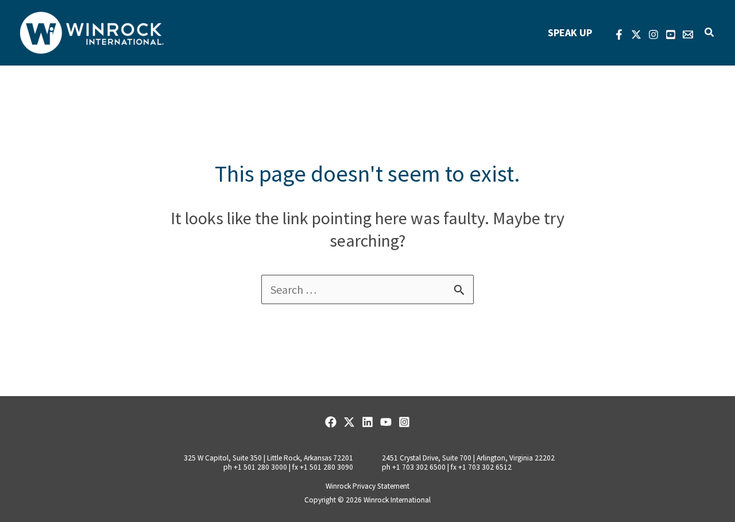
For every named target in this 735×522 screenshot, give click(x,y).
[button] (710, 32)
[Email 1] (688, 34)
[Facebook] (619, 34)
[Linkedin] (367, 422)
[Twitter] (636, 34)
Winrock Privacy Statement (367, 486)
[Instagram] (653, 34)
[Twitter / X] (349, 422)
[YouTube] (671, 34)
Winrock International (397, 500)
